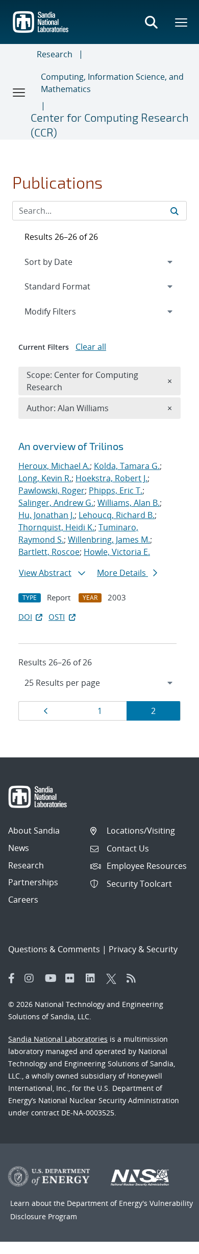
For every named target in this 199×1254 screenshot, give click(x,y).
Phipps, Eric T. (115, 490)
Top (168, 1242)
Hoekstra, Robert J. (111, 478)
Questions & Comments (54, 949)
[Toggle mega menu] (181, 22)
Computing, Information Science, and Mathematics (112, 83)
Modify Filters (64, 311)
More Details (122, 572)
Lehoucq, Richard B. (117, 515)
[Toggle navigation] (19, 92)
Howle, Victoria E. (117, 551)
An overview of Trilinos (70, 446)
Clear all (91, 346)
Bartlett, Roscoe (49, 551)
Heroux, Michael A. (54, 466)
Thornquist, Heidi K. (56, 527)
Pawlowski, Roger (51, 490)
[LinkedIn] (93, 978)
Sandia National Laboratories (58, 1039)
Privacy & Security (143, 949)
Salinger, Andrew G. (55, 502)
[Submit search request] (174, 210)
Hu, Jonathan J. (46, 515)
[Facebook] (11, 978)
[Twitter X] (113, 978)
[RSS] (134, 978)
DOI (25, 617)
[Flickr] (73, 978)
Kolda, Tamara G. (127, 466)
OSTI (56, 617)
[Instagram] (32, 978)
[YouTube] (52, 978)
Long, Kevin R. (44, 478)
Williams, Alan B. (128, 502)
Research (54, 54)
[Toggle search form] (151, 22)
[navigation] (99, 683)
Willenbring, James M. (109, 539)
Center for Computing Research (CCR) (110, 124)
